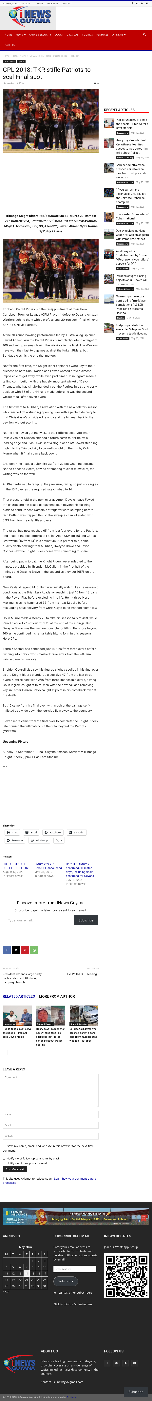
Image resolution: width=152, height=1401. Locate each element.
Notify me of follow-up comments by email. (33, 1158)
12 (13, 1273)
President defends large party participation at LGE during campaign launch (22, 978)
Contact (67, 3)
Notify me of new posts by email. (27, 1163)
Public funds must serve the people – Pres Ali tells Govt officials (17, 1032)
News (19, 34)
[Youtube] (147, 3)
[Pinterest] (25, 950)
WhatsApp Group (126, 1247)
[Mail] (137, 3)
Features (102, 34)
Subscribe (86, 920)
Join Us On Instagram (78, 1304)
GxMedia (71, 1397)
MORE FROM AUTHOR (57, 996)
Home (40, 3)
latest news (19, 55)
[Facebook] (132, 3)
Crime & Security (40, 34)
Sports (21, 61)
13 (20, 1273)
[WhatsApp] (34, 950)
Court (59, 34)
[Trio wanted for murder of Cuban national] (109, 217)
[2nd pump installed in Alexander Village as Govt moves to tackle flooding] (109, 328)
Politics (87, 34)
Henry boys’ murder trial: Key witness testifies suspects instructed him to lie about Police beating (50, 1036)
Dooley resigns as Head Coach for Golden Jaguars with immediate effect (132, 235)
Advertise (52, 3)
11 (6, 1273)
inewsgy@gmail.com (69, 1382)
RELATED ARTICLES (19, 996)
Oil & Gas (72, 34)
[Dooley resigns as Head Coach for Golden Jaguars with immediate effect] (109, 234)
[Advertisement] (51, 185)
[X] (16, 950)
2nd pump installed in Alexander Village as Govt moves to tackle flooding (132, 329)
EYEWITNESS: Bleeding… (83, 974)
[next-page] (11, 1052)
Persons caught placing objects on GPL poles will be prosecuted (131, 280)
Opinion (117, 34)
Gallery (10, 45)
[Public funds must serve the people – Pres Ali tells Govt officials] (17, 1015)
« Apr (6, 1291)
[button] (144, 35)
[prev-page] (5, 1052)
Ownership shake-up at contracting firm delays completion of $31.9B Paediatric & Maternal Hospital (131, 305)
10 (44, 1267)
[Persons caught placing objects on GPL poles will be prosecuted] (109, 279)
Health (120, 317)
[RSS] (142, 3)
